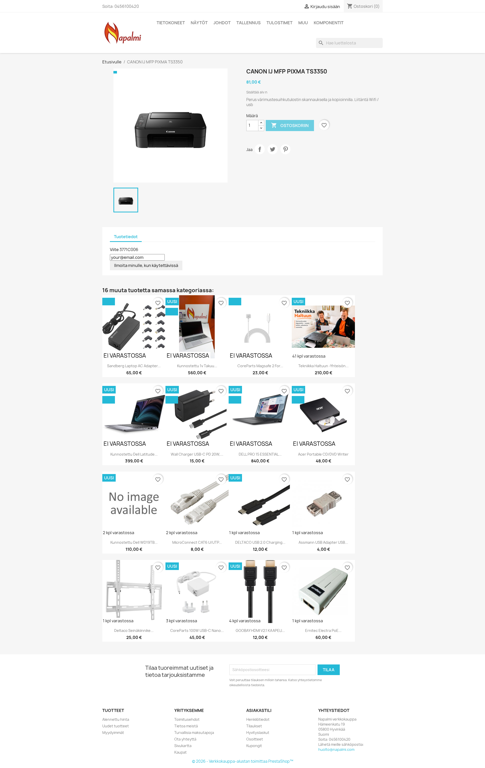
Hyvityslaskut (257, 732)
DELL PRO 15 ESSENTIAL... (260, 454)
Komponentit (329, 23)
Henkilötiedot (258, 719)
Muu (303, 23)
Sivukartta (182, 745)
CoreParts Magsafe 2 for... (260, 365)
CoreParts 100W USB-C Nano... (197, 630)
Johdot (222, 23)
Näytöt (199, 23)
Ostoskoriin (290, 125)
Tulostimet (279, 23)
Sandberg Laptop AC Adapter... (134, 365)
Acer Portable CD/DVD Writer (323, 454)
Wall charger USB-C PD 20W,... (197, 454)
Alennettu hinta (115, 719)
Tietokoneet (171, 23)
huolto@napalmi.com (336, 749)
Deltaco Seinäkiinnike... (134, 630)
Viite (114, 249)
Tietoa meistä (186, 726)
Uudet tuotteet (115, 726)
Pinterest (285, 149)
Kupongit (254, 745)
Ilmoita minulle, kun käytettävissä (146, 265)
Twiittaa (273, 149)
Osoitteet (254, 739)
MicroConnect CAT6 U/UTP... (197, 542)
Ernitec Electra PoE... (323, 630)
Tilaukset (254, 726)
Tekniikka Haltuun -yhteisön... (323, 365)
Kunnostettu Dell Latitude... (134, 454)
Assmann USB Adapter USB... (323, 542)
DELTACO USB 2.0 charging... (260, 542)
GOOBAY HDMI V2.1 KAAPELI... (260, 630)
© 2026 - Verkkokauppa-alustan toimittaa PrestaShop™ (242, 761)
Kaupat (180, 752)
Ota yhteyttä (185, 739)
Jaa (260, 149)
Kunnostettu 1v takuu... (197, 365)
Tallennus (248, 23)
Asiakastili (259, 710)
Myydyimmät (113, 732)
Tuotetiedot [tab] (126, 236)
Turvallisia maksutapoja (194, 732)
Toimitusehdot (187, 719)
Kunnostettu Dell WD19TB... (134, 542)
